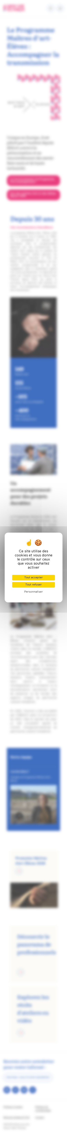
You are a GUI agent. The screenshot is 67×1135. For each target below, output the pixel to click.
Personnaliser (33, 592)
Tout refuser (33, 584)
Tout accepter (33, 577)
